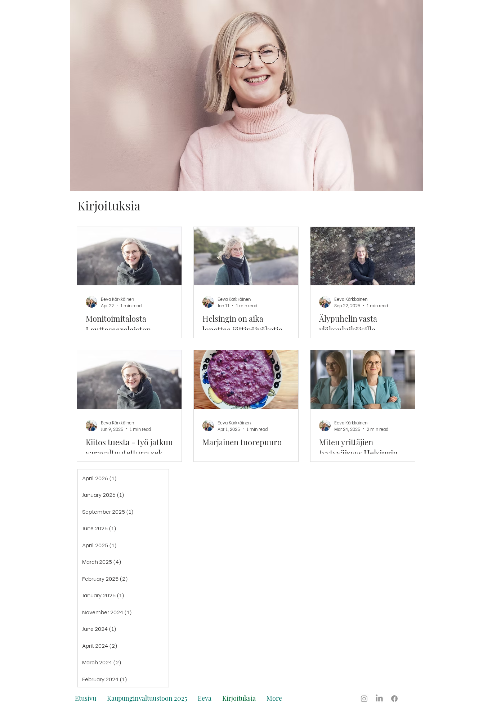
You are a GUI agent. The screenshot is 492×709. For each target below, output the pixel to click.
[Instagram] (364, 698)
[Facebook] (394, 698)
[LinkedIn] (379, 698)
